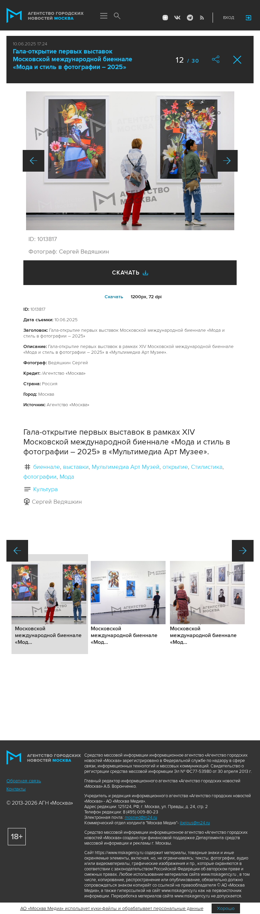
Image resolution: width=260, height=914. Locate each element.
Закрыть (237, 59)
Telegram (190, 18)
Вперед (227, 161)
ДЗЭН (165, 18)
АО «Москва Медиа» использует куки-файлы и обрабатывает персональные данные (111, 908)
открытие (175, 467)
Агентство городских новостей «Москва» (45, 15)
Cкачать (114, 297)
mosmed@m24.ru (141, 817)
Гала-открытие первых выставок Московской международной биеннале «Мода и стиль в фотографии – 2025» (72, 59)
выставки (76, 467)
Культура (45, 489)
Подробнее (50, 604)
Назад (33, 161)
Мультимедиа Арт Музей (125, 467)
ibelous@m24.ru (195, 823)
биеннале (46, 467)
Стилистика (206, 467)
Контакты (16, 789)
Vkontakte (177, 18)
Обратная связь (23, 781)
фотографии (40, 476)
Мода (67, 476)
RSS (202, 18)
